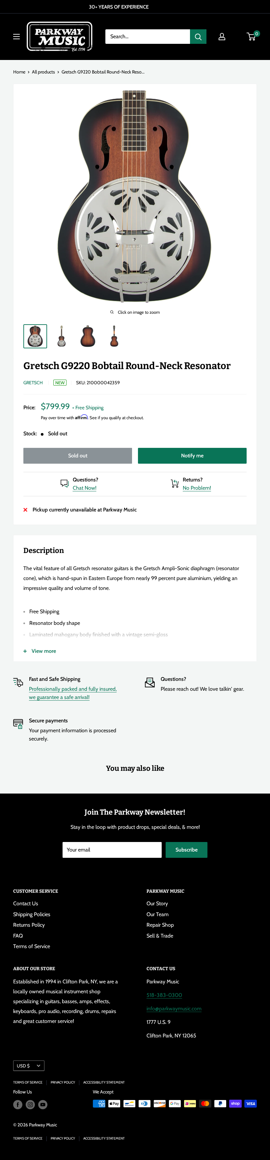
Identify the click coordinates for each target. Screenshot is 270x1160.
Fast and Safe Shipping (54, 679)
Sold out (77, 455)
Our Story (157, 903)
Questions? (85, 480)
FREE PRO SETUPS (134, 7)
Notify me (192, 455)
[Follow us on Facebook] (17, 1104)
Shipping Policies (31, 914)
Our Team (158, 914)
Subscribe (187, 850)
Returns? (192, 480)
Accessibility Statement (104, 1082)
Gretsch (33, 383)
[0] (251, 37)
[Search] (198, 36)
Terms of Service (31, 946)
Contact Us (25, 903)
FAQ (18, 936)
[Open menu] (16, 36)
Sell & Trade (160, 936)
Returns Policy (29, 925)
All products (43, 72)
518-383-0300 (164, 995)
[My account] (222, 36)
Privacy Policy (63, 1082)
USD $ (23, 1065)
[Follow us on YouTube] (42, 1104)
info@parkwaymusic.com (174, 1008)
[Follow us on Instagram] (30, 1104)
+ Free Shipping (87, 408)
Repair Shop (160, 925)
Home (19, 72)
